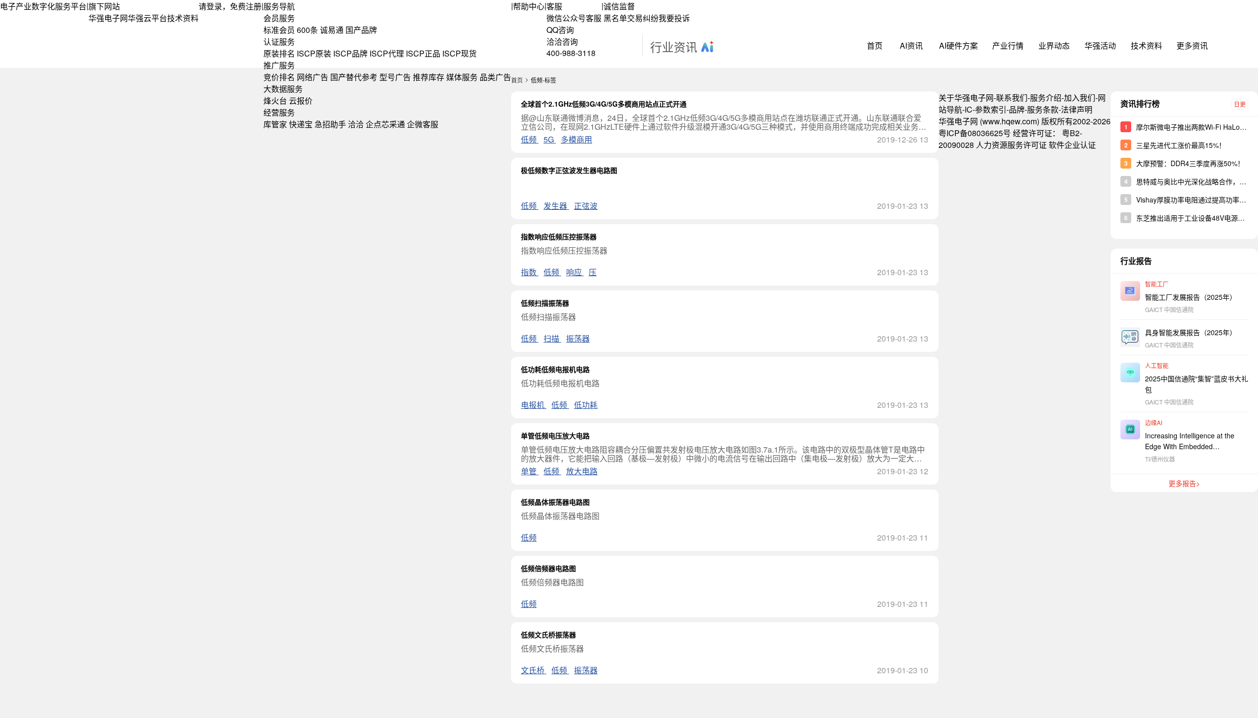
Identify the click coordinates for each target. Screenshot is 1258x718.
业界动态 (1054, 45)
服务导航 (279, 6)
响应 (575, 272)
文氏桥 (533, 670)
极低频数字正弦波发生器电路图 (569, 170)
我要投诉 (674, 18)
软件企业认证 (1072, 144)
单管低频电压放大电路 (555, 435)
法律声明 (1076, 109)
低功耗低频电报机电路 (555, 369)
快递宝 (301, 124)
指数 (530, 272)
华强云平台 (147, 18)
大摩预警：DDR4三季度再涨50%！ (1190, 163)
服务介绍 (1045, 97)
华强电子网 (108, 18)
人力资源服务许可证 (1011, 144)
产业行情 (1008, 45)
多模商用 (576, 139)
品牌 (1017, 109)
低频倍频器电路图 (548, 568)
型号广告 (395, 77)
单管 (530, 471)
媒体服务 (462, 77)
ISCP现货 (459, 53)
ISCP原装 (314, 53)
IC (968, 109)
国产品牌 (361, 29)
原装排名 (279, 53)
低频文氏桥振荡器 (548, 634)
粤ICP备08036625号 (975, 133)
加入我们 (1079, 97)
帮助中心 (528, 6)
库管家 (275, 124)
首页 (875, 45)
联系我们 (1012, 97)
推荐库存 (428, 77)
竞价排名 (279, 77)
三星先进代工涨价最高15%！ (1181, 145)
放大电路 (582, 471)
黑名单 (615, 18)
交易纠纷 (642, 18)
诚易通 (331, 29)
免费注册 (245, 6)
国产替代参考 (353, 77)
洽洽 (356, 124)
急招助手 (330, 124)
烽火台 (275, 100)
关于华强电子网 (966, 97)
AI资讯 (911, 45)
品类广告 (495, 77)
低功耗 (586, 404)
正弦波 (586, 205)
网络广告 (312, 77)
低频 (530, 139)
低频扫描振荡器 (545, 303)
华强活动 (1100, 45)
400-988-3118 (571, 52)
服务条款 (1042, 109)
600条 (307, 29)
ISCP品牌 (350, 53)
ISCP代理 (387, 53)
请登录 (210, 6)
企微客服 (422, 124)
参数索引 (990, 109)
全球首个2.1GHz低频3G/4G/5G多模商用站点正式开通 (603, 104)
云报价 (301, 100)
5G (549, 139)
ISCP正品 (423, 53)
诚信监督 (619, 6)
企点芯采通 (385, 124)
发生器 (556, 205)
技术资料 (183, 18)
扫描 (552, 338)
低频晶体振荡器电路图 (555, 502)
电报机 (533, 404)
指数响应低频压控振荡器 (559, 236)
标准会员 (279, 29)
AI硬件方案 (958, 45)
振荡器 (578, 338)
